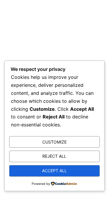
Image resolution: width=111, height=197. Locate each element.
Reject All (54, 156)
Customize (54, 141)
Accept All (54, 170)
